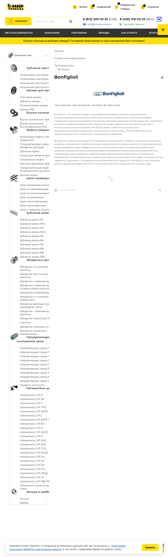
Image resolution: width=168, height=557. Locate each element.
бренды (104, 32)
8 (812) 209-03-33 (95, 19)
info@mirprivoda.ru (99, 24)
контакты (156, 32)
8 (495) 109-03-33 (132, 19)
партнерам (79, 32)
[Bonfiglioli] (108, 94)
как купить (129, 32)
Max (159, 19)
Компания (52, 32)
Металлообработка (19, 32)
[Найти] (71, 21)
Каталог (21, 21)
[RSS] (162, 77)
